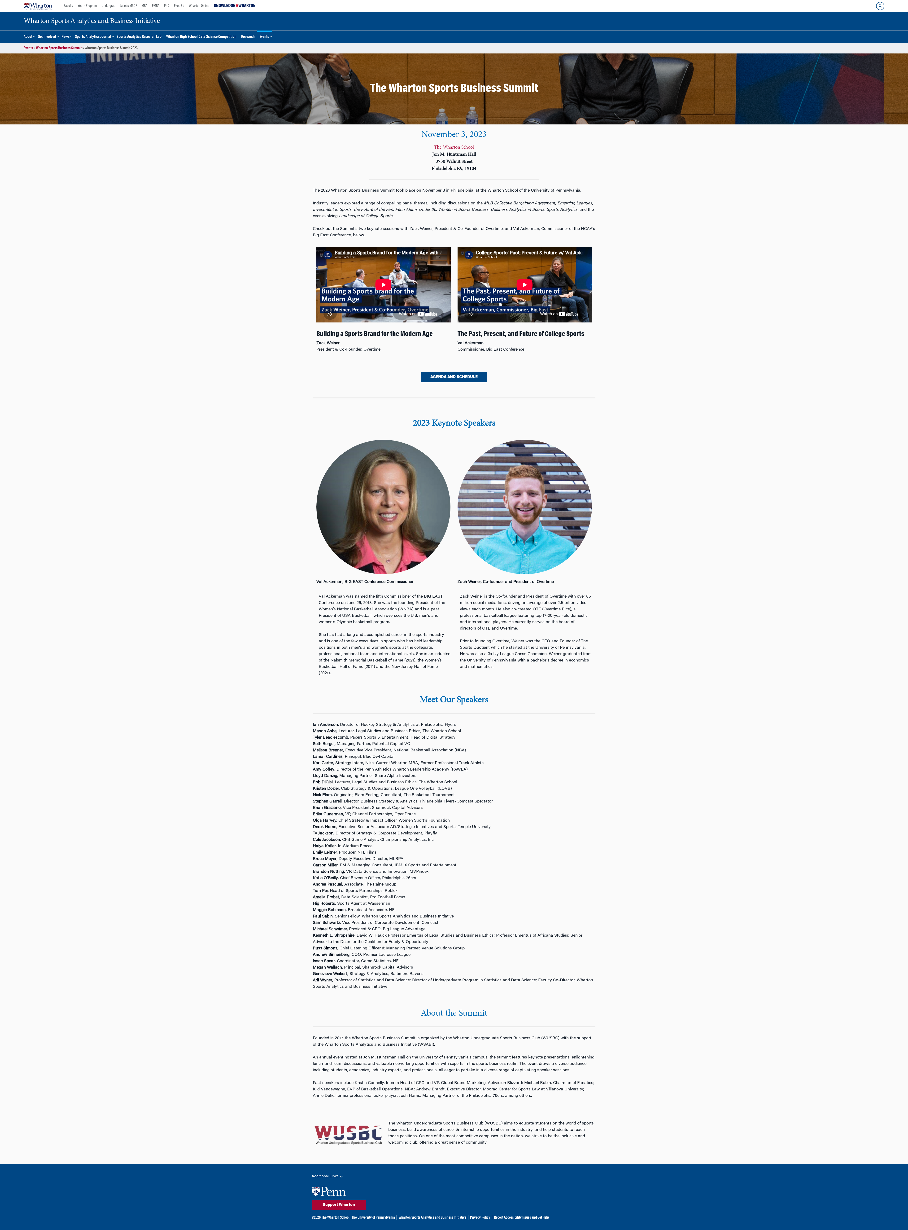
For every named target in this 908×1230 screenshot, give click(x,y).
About (28, 37)
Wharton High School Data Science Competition (201, 37)
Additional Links (326, 1176)
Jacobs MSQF (128, 6)
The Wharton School (454, 147)
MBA (144, 6)
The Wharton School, (335, 1218)
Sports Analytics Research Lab (139, 37)
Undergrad (108, 6)
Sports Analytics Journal (93, 37)
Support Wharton (339, 1205)
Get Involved (47, 37)
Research (248, 37)
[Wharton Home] (38, 6)
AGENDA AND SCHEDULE (454, 377)
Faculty (68, 6)
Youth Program (87, 6)
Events (264, 37)
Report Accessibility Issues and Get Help (521, 1218)
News (65, 37)
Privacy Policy (480, 1218)
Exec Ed (179, 6)
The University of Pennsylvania (373, 1218)
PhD (166, 6)
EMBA (155, 6)
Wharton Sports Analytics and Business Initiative (432, 1218)
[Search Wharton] (880, 6)
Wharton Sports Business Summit (59, 48)
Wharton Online (199, 6)
